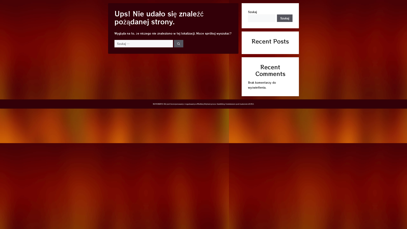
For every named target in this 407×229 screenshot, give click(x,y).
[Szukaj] (178, 44)
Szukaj (252, 12)
